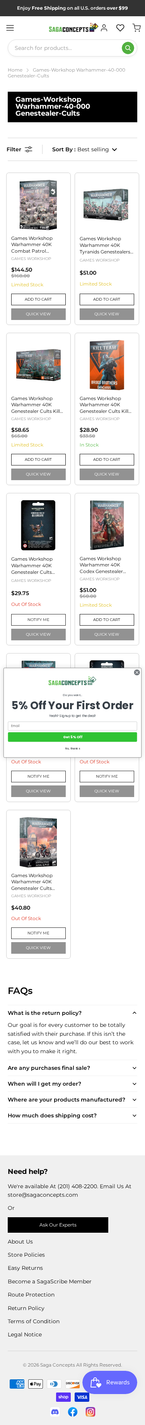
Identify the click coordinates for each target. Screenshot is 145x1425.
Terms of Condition (34, 1321)
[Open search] (128, 48)
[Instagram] (90, 1411)
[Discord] (54, 1411)
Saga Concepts (57, 1365)
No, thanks (72, 748)
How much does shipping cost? (52, 1115)
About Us (20, 1241)
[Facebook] (72, 1411)
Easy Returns (25, 1267)
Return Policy (26, 1308)
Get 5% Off (72, 736)
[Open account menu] (104, 28)
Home (15, 70)
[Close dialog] (137, 672)
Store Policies (26, 1254)
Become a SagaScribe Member (50, 1281)
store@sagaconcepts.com (43, 1194)
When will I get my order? (44, 1083)
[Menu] (10, 28)
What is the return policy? (45, 1012)
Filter (14, 149)
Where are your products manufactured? (66, 1099)
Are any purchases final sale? (49, 1067)
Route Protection (31, 1294)
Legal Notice (25, 1334)
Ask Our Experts (58, 1225)
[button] (85, 149)
